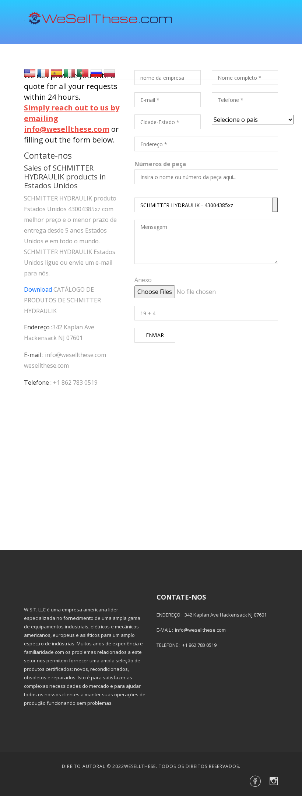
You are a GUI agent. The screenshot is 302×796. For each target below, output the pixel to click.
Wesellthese (140, 766)
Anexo (143, 280)
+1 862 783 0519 (75, 382)
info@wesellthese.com (75, 355)
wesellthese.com (46, 365)
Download (38, 289)
